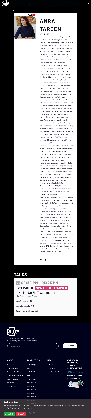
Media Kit (50, 365)
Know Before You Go (53, 372)
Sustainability (11, 365)
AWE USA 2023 (31, 382)
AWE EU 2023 (31, 379)
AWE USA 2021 (31, 393)
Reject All (21, 414)
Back (13, 10)
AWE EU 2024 (31, 372)
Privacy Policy (11, 386)
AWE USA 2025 (31, 368)
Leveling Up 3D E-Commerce (35, 292)
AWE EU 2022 (31, 386)
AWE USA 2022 (31, 389)
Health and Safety (12, 379)
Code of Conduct (12, 368)
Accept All (9, 414)
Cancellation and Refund (15, 375)
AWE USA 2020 (31, 397)
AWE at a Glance (52, 368)
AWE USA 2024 (31, 375)
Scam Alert (10, 382)
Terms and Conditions (14, 372)
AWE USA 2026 (31, 365)
